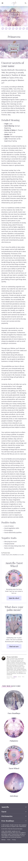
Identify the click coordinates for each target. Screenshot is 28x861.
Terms (8, 839)
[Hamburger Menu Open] (2, 3)
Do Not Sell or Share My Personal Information (11, 828)
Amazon (15, 676)
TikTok (23, 676)
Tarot (3, 812)
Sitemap (3, 839)
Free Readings (7, 821)
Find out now (14, 646)
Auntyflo (5, 807)
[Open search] (25, 3)
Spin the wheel (14, 598)
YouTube (19, 676)
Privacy (14, 839)
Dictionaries (6, 816)
